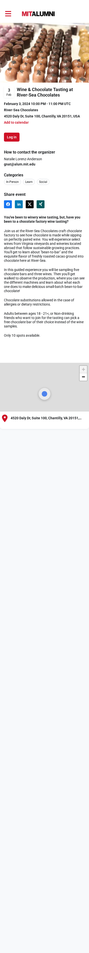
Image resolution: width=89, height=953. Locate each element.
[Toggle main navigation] (8, 14)
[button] (16, 122)
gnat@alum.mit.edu (19, 164)
